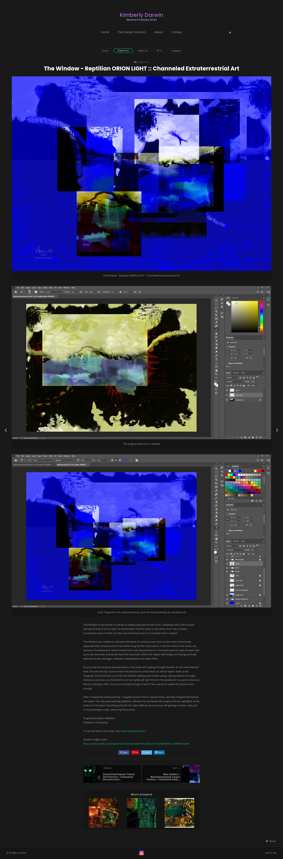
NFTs (159, 50)
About (158, 32)
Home (105, 32)
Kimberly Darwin (141, 15)
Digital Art (123, 50)
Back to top (270, 852)
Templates (176, 50)
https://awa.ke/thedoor (133, 731)
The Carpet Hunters (132, 32)
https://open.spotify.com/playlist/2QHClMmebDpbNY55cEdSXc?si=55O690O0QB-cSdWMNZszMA (136, 743)
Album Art (143, 50)
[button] (270, 841)
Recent (105, 50)
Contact (177, 32)
